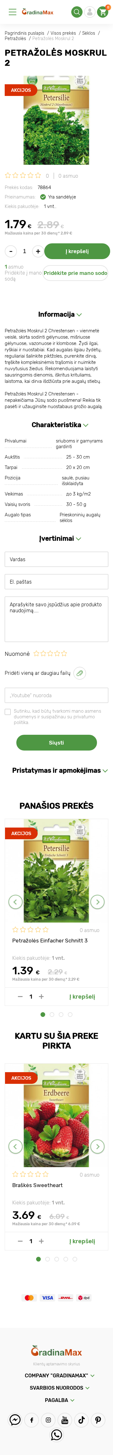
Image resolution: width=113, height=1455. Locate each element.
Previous (15, 902)
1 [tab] (42, 1014)
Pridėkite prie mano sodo (75, 273)
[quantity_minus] (20, 996)
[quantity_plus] (41, 996)
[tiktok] (81, 1420)
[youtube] (64, 1420)
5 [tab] (75, 1259)
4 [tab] (70, 1014)
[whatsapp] (56, 1435)
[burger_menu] (12, 12)
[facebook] (31, 1420)
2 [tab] (52, 1014)
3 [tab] (61, 1014)
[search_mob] (77, 12)
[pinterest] (98, 1420)
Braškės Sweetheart (37, 1185)
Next (97, 902)
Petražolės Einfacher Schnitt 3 (50, 940)
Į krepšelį (77, 251)
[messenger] (15, 1420)
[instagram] (48, 1420)
